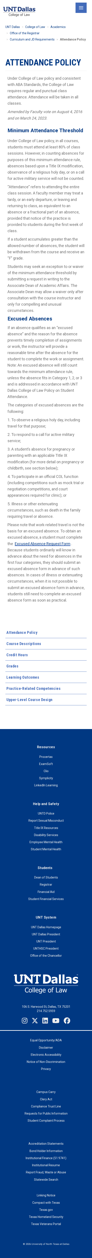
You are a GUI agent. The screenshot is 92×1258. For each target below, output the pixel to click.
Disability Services (46, 835)
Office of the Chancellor (46, 955)
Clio (46, 771)
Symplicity (46, 778)
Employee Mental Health (46, 842)
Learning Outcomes (22, 677)
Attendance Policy (22, 632)
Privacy (46, 1069)
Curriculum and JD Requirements (32, 39)
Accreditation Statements (46, 1143)
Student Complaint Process (46, 1120)
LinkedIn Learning (46, 785)
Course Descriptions (23, 643)
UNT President (46, 941)
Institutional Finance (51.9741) (46, 1158)
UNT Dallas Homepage (46, 927)
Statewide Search (46, 1179)
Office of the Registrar (25, 33)
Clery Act (46, 1099)
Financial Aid (46, 892)
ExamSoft (46, 764)
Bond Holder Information (46, 1151)
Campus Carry (46, 1092)
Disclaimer (46, 1047)
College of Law (35, 27)
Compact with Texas (46, 1202)
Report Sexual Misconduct (46, 820)
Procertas (46, 757)
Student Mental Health (46, 849)
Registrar (46, 884)
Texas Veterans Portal (46, 1224)
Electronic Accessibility (46, 1054)
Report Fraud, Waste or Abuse (46, 1172)
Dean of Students (46, 877)
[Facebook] (67, 1020)
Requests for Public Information (46, 1113)
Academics (58, 27)
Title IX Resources (46, 828)
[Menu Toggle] (81, 8)
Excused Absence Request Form (42, 543)
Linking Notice (46, 1195)
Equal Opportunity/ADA (46, 1040)
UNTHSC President (46, 948)
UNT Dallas (12, 27)
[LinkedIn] (45, 1020)
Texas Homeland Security (46, 1217)
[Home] (19, 12)
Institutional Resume (46, 1165)
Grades (12, 666)
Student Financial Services (46, 899)
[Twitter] (35, 1020)
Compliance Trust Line (46, 1106)
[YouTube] (55, 1020)
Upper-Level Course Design (29, 699)
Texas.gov (46, 1209)
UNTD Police (46, 813)
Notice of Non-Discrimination (46, 1062)
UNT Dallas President (46, 934)
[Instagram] (24, 1020)
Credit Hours (17, 655)
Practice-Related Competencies (33, 688)
